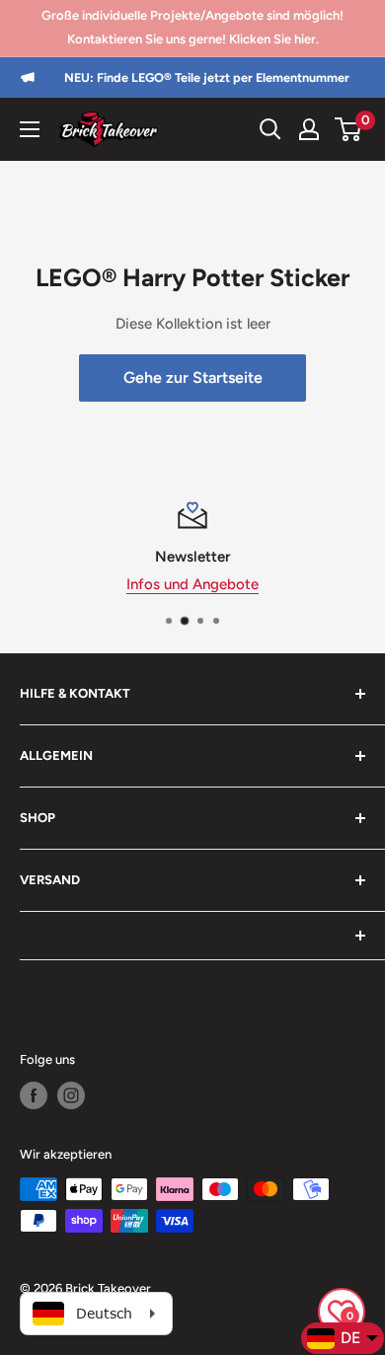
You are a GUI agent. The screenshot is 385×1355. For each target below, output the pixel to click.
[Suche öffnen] (270, 129)
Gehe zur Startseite (193, 377)
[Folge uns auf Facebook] (33, 1095)
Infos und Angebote (192, 584)
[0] (349, 129)
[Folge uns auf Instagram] (71, 1095)
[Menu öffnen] (29, 129)
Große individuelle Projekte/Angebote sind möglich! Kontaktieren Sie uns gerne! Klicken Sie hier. (192, 27)
